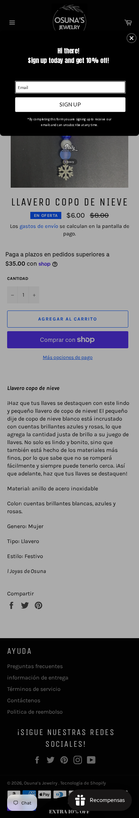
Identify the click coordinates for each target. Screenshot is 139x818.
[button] (131, 38)
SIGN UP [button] (70, 104)
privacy (69, 161)
